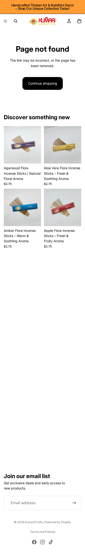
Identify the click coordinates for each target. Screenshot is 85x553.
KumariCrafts (34, 522)
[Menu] (5, 21)
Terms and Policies (42, 532)
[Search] (15, 21)
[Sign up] (74, 503)
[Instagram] (42, 542)
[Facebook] (34, 542)
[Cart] (79, 21)
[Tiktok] (51, 542)
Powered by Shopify (57, 522)
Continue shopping (42, 83)
